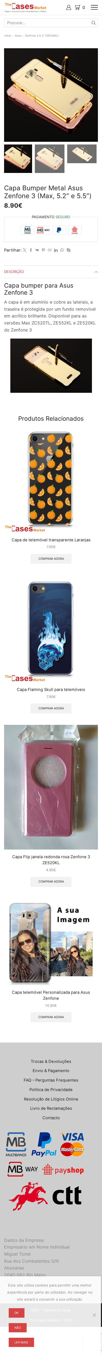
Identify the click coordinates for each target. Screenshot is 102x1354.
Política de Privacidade (51, 1089)
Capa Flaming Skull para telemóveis (51, 689)
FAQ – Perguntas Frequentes (51, 1080)
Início (7, 35)
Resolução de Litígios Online (51, 1099)
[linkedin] (56, 250)
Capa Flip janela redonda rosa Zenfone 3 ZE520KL (51, 859)
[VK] (37, 250)
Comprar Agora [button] (51, 559)
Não (17, 1328)
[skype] (67, 250)
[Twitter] (24, 250)
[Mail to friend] (50, 250)
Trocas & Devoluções (51, 1061)
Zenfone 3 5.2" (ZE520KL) (42, 35)
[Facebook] (31, 250)
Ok (16, 1313)
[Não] (94, 1315)
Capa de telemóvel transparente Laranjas (51, 540)
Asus (18, 35)
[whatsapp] (62, 250)
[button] (11, 96)
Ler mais (21, 1342)
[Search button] (93, 23)
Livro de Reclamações (51, 1108)
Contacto (51, 1117)
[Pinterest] (43, 250)
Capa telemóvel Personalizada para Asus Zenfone (51, 995)
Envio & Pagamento (51, 1070)
